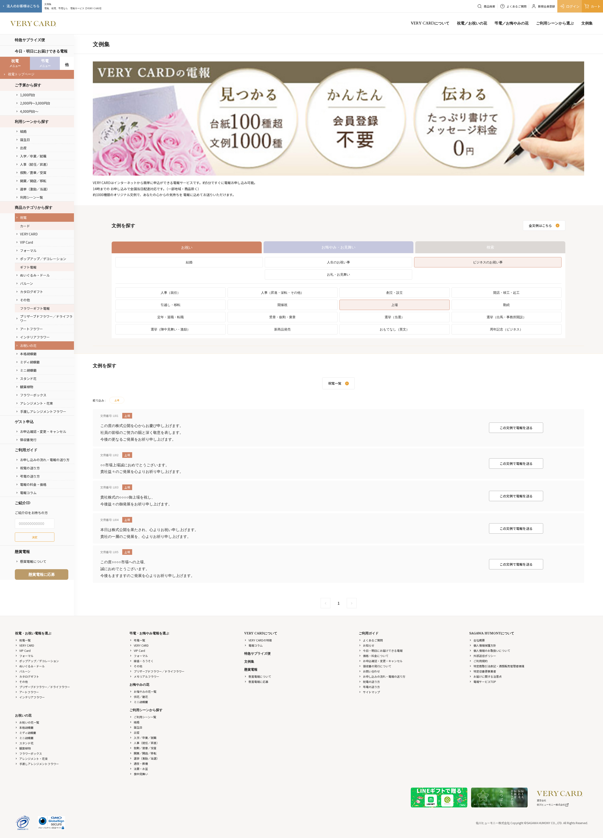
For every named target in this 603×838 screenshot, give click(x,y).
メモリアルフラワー (146, 676)
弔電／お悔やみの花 (512, 23)
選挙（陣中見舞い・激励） (170, 329)
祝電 (23, 217)
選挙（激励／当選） (35, 189)
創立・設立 (394, 292)
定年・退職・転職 (170, 317)
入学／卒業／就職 (33, 156)
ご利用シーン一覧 (145, 717)
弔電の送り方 (30, 476)
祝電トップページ (21, 74)
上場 (394, 304)
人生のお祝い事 (338, 262)
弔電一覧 (139, 640)
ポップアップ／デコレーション (43, 258)
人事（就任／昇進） (35, 164)
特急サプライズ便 (30, 39)
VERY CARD (29, 234)
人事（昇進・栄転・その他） (282, 292)
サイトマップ (371, 692)
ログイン (572, 6)
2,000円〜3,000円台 (35, 103)
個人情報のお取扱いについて (491, 651)
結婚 (23, 131)
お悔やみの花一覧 (145, 691)
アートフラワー (31, 328)
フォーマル (28, 250)
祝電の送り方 (30, 468)
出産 (23, 147)
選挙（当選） (394, 317)
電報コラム (28, 492)
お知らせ (368, 645)
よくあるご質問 (373, 640)
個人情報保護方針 (484, 645)
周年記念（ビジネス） (506, 329)
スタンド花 (28, 378)
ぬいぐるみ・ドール (35, 275)
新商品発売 (282, 329)
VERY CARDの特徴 (260, 640)
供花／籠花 (141, 697)
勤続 (506, 304)
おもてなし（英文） (394, 329)
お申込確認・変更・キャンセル (43, 431)
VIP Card (26, 242)
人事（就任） (170, 292)
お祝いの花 (28, 345)
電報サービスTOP (484, 682)
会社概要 (479, 640)
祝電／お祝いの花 (472, 23)
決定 (34, 537)
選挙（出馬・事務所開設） (506, 317)
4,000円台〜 (29, 111)
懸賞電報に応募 (42, 574)
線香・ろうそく (144, 661)
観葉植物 (26, 386)
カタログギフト (31, 291)
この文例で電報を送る (516, 427)
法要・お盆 (141, 769)
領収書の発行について (377, 666)
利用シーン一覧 (31, 197)
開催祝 (282, 304)
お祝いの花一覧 (29, 722)
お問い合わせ (371, 671)
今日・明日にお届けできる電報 (41, 51)
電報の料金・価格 (33, 484)
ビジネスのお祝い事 (488, 262)
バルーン (26, 283)
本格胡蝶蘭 (28, 353)
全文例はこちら (540, 225)
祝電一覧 (25, 640)
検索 (490, 247)
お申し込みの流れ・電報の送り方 (44, 459)
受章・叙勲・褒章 (282, 317)
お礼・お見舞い (338, 274)
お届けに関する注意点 (487, 676)
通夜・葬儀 (141, 763)
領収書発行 (28, 439)
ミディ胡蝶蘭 (30, 362)
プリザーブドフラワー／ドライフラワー (46, 318)
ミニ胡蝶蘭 (28, 370)
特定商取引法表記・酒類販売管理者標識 (498, 666)
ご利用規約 (480, 661)
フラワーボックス (33, 395)
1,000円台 (27, 95)
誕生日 (25, 139)
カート (596, 6)
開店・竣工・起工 (506, 292)
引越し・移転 (170, 304)
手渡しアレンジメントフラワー (43, 411)
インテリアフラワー (35, 337)
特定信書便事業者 (484, 671)
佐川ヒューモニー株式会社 (551, 804)
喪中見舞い (141, 774)
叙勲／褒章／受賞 (33, 172)
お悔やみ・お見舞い (338, 247)
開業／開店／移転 (33, 180)
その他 (25, 300)
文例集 (587, 23)
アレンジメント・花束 (36, 403)
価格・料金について (375, 656)
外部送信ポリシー (484, 656)
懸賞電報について (33, 561)
